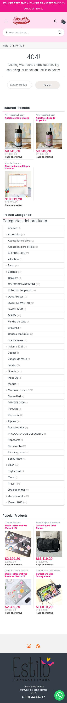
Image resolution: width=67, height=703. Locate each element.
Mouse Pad (14, 396)
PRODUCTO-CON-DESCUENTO (25, 433)
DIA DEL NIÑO (15, 309)
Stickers (17, 522)
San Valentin (15, 446)
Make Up (13, 377)
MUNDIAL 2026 (16, 402)
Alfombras (13, 259)
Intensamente (15, 340)
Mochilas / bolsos (17, 390)
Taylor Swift (14, 471)
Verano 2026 (15, 502)
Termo (11, 477)
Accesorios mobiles (19, 240)
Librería (8, 163)
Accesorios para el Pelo (21, 246)
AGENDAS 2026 (16, 253)
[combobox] (29, 32)
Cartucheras (42, 570)
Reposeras (14, 439)
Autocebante (11, 115)
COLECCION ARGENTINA (21, 284)
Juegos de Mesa (17, 358)
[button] (59, 695)
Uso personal (15, 496)
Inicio (5, 45)
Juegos (12, 352)
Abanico (12, 228)
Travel (11, 483)
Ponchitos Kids (16, 427)
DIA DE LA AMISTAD (19, 302)
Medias (12, 383)
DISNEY (12, 315)
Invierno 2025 (15, 346)
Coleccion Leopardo (19, 290)
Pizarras (17, 163)
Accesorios (14, 234)
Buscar (59, 32)
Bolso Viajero (42, 522)
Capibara (13, 277)
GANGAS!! (13, 327)
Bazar (20, 115)
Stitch (11, 464)
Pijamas (12, 421)
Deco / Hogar (15, 296)
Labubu (12, 365)
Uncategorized (16, 489)
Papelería (13, 415)
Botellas (12, 271)
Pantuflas (13, 408)
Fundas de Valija (17, 321)
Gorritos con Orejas (19, 333)
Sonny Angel (15, 458)
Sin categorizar (16, 452)
